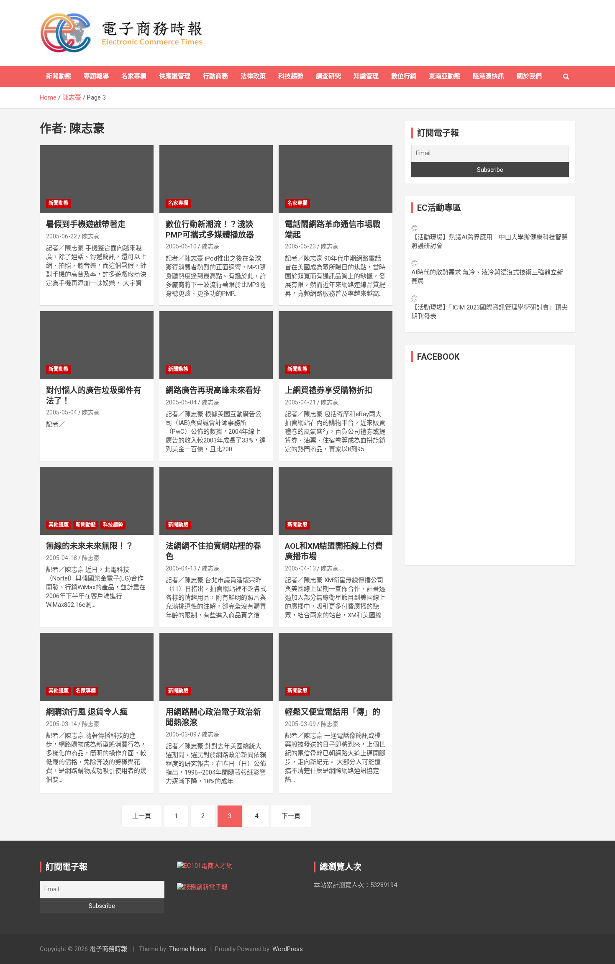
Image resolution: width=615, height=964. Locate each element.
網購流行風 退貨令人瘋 (87, 712)
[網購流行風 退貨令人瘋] (96, 667)
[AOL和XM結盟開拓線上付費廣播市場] (336, 501)
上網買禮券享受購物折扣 (328, 390)
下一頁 (291, 816)
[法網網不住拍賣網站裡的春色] (216, 501)
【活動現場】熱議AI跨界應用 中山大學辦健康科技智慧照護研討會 (489, 241)
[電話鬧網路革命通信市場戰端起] (336, 179)
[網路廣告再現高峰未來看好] (216, 345)
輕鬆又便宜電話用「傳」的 (332, 712)
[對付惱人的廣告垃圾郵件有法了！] (96, 345)
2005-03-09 (181, 734)
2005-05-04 (61, 412)
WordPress (287, 949)
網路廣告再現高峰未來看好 (213, 390)
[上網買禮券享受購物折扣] (336, 345)
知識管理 (366, 76)
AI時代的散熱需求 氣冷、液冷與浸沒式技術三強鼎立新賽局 (487, 276)
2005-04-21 (300, 402)
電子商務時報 (108, 949)
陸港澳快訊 (488, 76)
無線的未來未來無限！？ (89, 546)
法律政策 (253, 76)
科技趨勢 (290, 76)
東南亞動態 (444, 76)
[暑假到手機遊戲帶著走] (96, 179)
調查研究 (328, 76)
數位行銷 (403, 76)
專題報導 (96, 76)
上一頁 (141, 816)
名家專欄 (133, 76)
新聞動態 (58, 76)
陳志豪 (91, 236)
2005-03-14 (61, 724)
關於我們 (529, 76)
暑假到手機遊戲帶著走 (86, 224)
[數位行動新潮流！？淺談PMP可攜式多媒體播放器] (216, 179)
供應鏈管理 (174, 76)
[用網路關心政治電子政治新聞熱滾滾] (216, 667)
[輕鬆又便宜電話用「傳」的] (336, 667)
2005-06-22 (61, 236)
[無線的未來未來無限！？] (96, 501)
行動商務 (215, 76)
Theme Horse (188, 949)
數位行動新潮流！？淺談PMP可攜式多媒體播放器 (210, 230)
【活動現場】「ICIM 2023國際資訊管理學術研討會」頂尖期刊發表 (489, 312)
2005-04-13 (181, 568)
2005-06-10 (181, 246)
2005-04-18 (61, 558)
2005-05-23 (300, 246)
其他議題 (59, 525)
